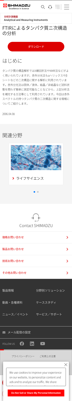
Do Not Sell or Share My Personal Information (36, 393)
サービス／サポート (49, 314)
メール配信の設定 (19, 332)
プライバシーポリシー (23, 356)
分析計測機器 (11, 16)
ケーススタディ (46, 302)
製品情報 (8, 290)
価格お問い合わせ (13, 237)
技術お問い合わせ (13, 261)
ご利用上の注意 (48, 356)
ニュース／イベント (15, 314)
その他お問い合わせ (14, 272)
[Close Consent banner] (66, 365)
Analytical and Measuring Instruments (26, 20)
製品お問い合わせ (13, 249)
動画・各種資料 (12, 302)
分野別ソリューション (50, 290)
